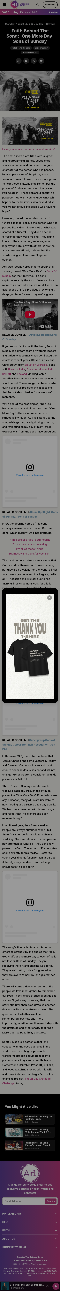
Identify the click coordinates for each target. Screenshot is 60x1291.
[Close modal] (49, 597)
